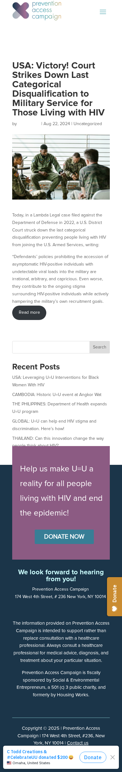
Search (99, 347)
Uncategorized (88, 124)
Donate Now (64, 537)
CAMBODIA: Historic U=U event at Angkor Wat (56, 395)
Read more (29, 312)
